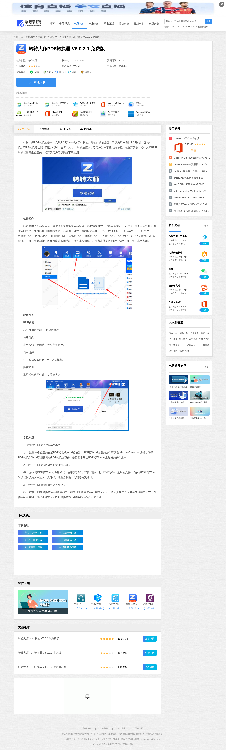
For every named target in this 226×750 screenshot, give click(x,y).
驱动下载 (205, 333)
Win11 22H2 (187, 27)
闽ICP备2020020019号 (122, 744)
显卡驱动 (183, 339)
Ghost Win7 (176, 27)
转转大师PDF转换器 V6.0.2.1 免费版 (81, 36)
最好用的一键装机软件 (179, 351)
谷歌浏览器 (204, 339)
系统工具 (191, 345)
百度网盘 (195, 333)
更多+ (207, 226)
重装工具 (109, 23)
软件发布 (87, 728)
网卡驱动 (173, 339)
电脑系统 (64, 23)
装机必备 (124, 23)
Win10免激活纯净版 (200, 27)
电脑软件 (79, 23)
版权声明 (121, 728)
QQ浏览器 (193, 339)
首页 (52, 23)
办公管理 (54, 36)
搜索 (208, 21)
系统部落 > (32, 36)
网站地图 (139, 728)
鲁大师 (206, 345)
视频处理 (173, 333)
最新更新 (139, 23)
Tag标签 (104, 728)
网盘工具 (184, 333)
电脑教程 (94, 23)
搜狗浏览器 (174, 345)
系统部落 (108, 744)
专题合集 (154, 23)
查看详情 (149, 638)
